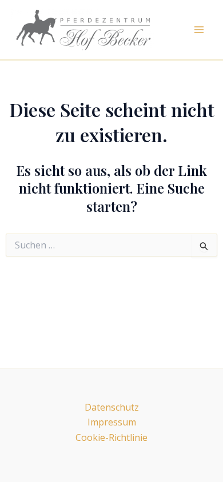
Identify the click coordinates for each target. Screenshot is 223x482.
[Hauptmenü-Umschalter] (199, 29)
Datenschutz (112, 407)
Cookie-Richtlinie (111, 437)
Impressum (111, 422)
